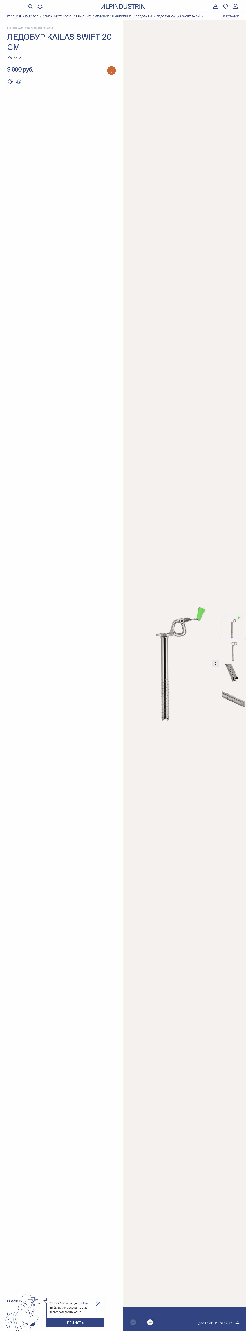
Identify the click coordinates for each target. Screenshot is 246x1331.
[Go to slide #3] (233, 675)
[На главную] (123, 6)
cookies (83, 1303)
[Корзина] (235, 6)
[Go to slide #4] (233, 699)
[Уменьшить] (133, 1322)
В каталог (231, 16)
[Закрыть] (98, 1304)
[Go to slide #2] (233, 651)
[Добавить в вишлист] (10, 82)
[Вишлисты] (225, 6)
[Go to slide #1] (233, 627)
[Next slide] (215, 663)
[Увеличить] (150, 1322)
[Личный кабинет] (215, 6)
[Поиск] (30, 6)
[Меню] (13, 6)
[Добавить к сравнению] (19, 82)
